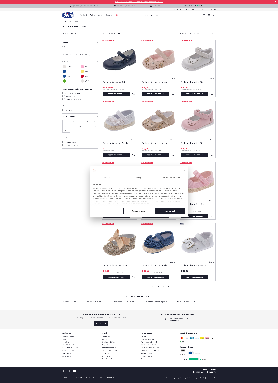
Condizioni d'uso (68, 350)
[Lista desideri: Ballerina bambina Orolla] (134, 277)
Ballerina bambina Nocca (154, 82)
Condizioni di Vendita (70, 348)
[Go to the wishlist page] (204, 15)
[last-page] (167, 287)
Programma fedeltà (109, 348)
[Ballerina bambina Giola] (197, 59)
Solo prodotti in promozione (73, 54)
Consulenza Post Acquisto (111, 359)
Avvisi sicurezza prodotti (150, 348)
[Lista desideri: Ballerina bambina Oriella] (134, 155)
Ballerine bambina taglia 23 (187, 302)
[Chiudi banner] (184, 170)
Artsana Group (146, 353)
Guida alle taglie (68, 353)
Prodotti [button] (83, 15)
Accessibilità (67, 356)
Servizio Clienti (68, 336)
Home (64, 21)
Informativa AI (211, 378)
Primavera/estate (71, 142)
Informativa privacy (172, 378)
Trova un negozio (147, 339)
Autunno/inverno (71, 145)
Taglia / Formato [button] (69, 117)
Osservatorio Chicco (148, 345)
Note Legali (184, 378)
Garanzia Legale (194, 378)
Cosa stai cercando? (151, 15)
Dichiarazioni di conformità (151, 350)
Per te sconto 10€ (158, 6)
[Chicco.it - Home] (68, 15)
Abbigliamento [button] (96, 15)
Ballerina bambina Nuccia (194, 265)
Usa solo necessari (139, 211)
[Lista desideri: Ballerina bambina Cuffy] (134, 94)
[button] (81, 34)
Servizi (194, 9)
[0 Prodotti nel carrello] (214, 17)
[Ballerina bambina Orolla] (119, 243)
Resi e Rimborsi (68, 345)
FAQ (64, 339)
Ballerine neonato (69, 302)
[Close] (276, 1)
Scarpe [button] (109, 15)
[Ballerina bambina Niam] (197, 182)
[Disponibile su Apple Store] (211, 372)
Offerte (104, 339)
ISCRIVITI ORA (101, 323)
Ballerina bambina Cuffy (115, 82)
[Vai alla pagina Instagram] (69, 371)
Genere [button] (65, 106)
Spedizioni (66, 342)
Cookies (202, 378)
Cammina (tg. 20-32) (73, 93)
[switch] (118, 33)
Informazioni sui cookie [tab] (171, 178)
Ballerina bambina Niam (193, 204)
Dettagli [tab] (139, 178)
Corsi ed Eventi (107, 356)
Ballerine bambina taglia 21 (156, 302)
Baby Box (105, 345)
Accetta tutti (170, 211)
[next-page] (163, 287)
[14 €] (63, 47)
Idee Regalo (106, 336)
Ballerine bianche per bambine (124, 302)
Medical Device (146, 356)
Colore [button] (65, 61)
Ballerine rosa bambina (94, 302)
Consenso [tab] (106, 178)
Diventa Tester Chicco (110, 350)
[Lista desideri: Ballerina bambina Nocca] (173, 94)
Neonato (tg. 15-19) (72, 96)
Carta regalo (106, 353)
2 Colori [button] (172, 79)
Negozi (186, 9)
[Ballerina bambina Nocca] (158, 59)
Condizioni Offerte (108, 342)
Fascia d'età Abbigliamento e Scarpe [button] (77, 89)
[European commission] (194, 352)
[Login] (209, 15)
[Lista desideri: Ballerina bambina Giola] (212, 94)
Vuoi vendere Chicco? (149, 342)
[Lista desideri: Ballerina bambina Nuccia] (212, 277)
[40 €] (96, 47)
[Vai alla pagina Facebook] (63, 371)
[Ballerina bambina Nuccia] (197, 243)
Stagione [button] (66, 138)
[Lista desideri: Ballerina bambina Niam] (212, 216)
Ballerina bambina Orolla (115, 265)
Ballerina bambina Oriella (115, 143)
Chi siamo (177, 9)
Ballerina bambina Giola (193, 82)
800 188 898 (174, 321)
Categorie (144, 359)
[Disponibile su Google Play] (198, 372)
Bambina (68, 110)
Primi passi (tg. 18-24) (73, 99)
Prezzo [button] (65, 43)
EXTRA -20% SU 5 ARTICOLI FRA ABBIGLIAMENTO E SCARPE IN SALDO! (139, 2)
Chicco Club (212, 9)
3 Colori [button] (133, 140)
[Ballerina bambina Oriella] (119, 120)
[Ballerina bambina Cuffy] (119, 59)
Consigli (201, 9)
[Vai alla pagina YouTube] (74, 371)
